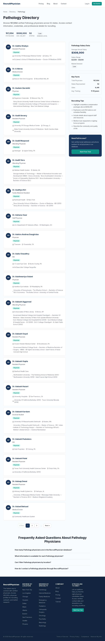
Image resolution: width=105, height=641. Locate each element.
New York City (27, 590)
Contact (58, 598)
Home (5, 12)
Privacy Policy (74, 636)
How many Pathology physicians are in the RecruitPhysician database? (43, 550)
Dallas (24, 603)
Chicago (25, 596)
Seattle (24, 620)
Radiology (42, 626)
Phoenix (25, 624)
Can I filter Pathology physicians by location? (33, 562)
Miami (24, 607)
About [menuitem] (55, 4)
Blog (57, 591)
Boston (24, 614)
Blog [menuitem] (48, 4)
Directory (12, 12)
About (57, 588)
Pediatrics (42, 606)
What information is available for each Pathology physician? (39, 556)
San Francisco (27, 617)
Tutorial (57, 602)
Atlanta (24, 610)
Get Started (96, 3)
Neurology (42, 622)
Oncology (42, 615)
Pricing (57, 595)
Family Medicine (44, 596)
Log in (87, 4)
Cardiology (42, 590)
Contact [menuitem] (63, 4)
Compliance (85, 636)
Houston (25, 600)
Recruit (11, 3)
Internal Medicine (45, 593)
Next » (47, 525)
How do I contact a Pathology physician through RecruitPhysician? (41, 569)
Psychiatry (42, 619)
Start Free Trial (85, 152)
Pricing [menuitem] (41, 4)
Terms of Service (62, 636)
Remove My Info (96, 636)
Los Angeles (26, 593)
